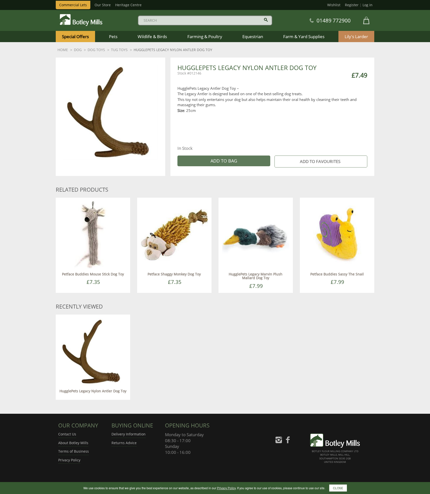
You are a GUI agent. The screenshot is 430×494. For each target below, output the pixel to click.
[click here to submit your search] (266, 19)
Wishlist (333, 4)
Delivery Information (128, 434)
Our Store (103, 4)
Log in (368, 4)
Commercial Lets (73, 4)
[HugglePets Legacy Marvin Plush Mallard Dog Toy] (255, 234)
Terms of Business (73, 451)
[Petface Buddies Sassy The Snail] (337, 234)
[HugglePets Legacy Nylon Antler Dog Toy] (93, 351)
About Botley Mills (73, 442)
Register (352, 4)
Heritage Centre (128, 4)
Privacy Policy (69, 460)
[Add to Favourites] (320, 162)
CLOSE (338, 488)
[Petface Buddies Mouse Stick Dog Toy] (93, 234)
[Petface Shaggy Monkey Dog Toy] (174, 234)
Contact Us (67, 434)
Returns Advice (124, 442)
